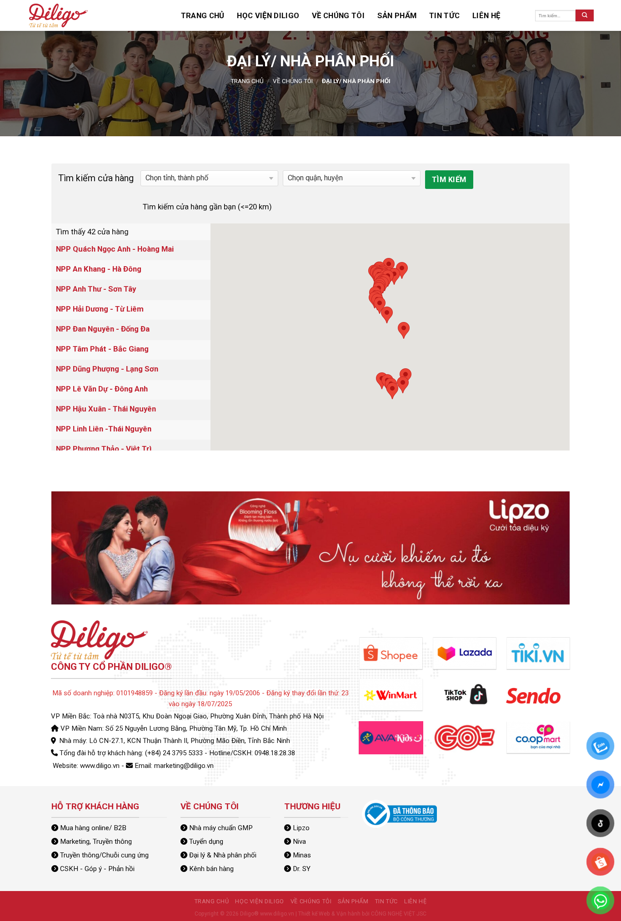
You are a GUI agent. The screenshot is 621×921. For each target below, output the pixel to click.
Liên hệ (412, 15)
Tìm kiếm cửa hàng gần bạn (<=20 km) (207, 206)
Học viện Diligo (245, 15)
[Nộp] (585, 15)
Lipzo (301, 828)
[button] (389, 266)
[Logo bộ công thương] (399, 813)
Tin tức (380, 15)
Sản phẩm (343, 15)
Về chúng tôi (297, 15)
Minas (302, 855)
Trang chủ (196, 15)
